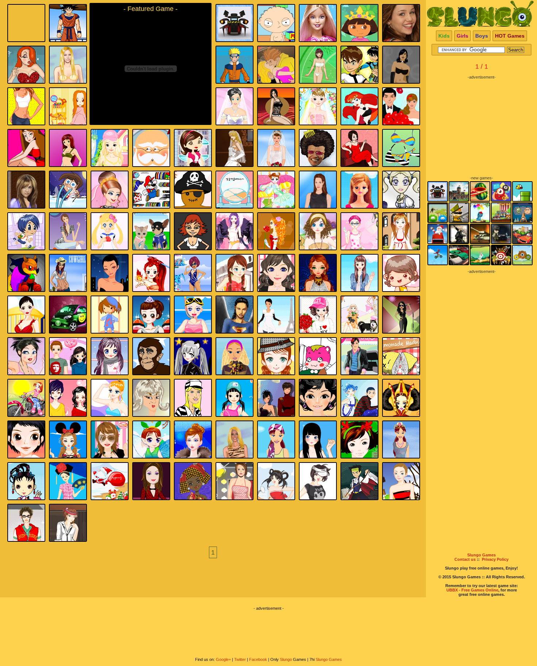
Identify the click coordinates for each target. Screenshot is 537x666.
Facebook (258, 659)
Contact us (465, 559)
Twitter (240, 659)
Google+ (223, 659)
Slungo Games (481, 555)
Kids (444, 36)
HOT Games (510, 36)
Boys (481, 36)
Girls (462, 36)
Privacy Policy (495, 559)
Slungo (286, 659)
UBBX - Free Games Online (472, 590)
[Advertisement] (481, 125)
